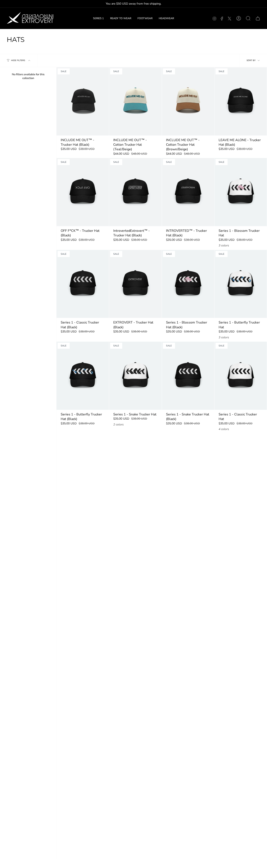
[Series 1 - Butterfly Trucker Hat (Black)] (83, 376)
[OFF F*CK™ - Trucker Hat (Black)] (83, 192)
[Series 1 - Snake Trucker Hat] (135, 376)
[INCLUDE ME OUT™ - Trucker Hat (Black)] (83, 101)
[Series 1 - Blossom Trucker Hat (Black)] (188, 284)
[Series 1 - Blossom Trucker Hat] (240, 192)
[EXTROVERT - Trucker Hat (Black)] (135, 284)
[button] (120, 18)
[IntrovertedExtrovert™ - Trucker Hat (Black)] (135, 192)
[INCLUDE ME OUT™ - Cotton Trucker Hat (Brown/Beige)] (188, 101)
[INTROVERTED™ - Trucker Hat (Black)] (188, 192)
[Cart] (258, 18)
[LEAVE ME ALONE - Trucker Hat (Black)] (240, 101)
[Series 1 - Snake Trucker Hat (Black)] (188, 376)
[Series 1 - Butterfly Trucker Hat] (240, 284)
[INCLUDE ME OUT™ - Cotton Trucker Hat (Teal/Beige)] (135, 101)
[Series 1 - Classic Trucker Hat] (240, 376)
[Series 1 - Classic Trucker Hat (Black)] (83, 284)
